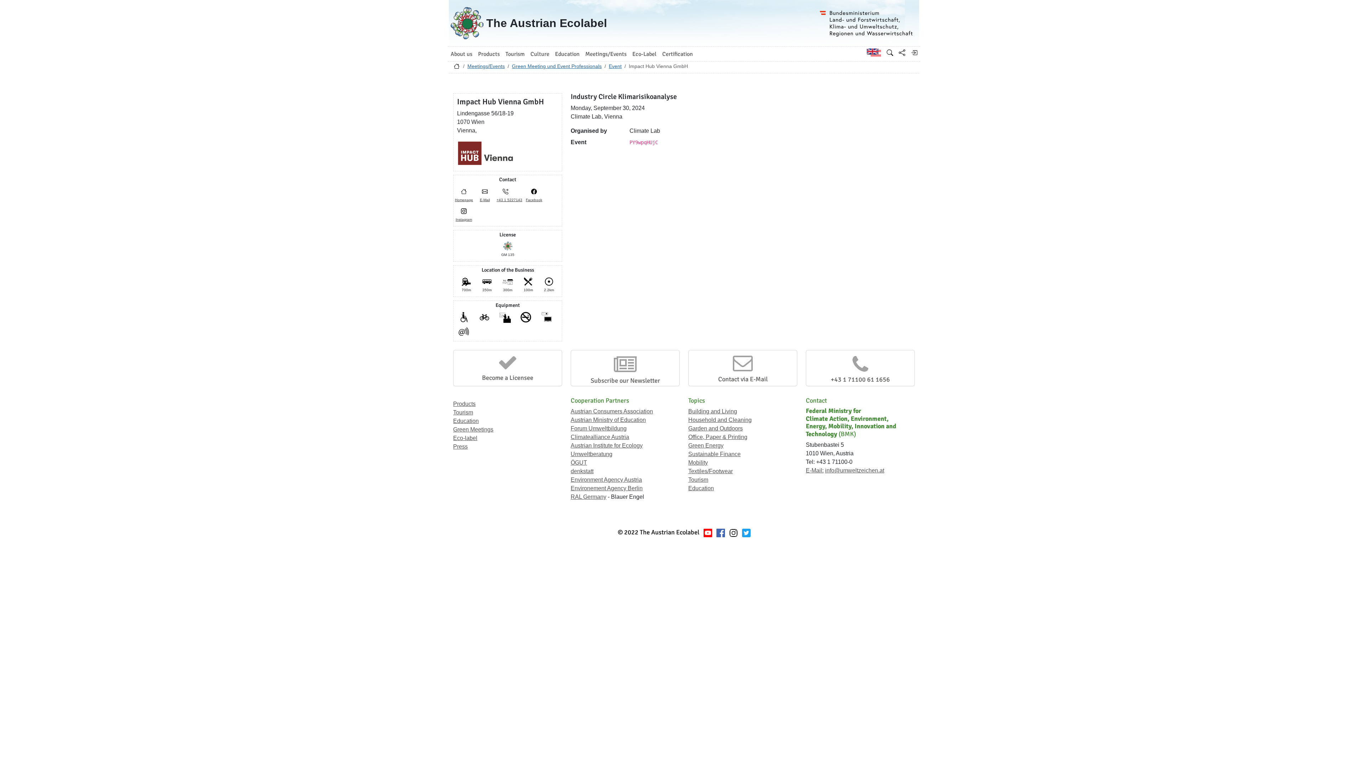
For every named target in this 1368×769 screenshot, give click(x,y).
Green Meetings (473, 430)
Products (464, 404)
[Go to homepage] (456, 68)
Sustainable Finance (714, 454)
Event (615, 66)
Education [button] (567, 54)
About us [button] (461, 54)
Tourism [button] (515, 54)
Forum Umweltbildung (599, 428)
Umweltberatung (591, 454)
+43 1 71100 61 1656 (860, 379)
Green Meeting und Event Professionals (557, 66)
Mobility (698, 463)
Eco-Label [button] (644, 54)
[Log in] (914, 52)
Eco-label (465, 438)
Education (466, 421)
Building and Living (712, 411)
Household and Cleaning (720, 420)
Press (460, 447)
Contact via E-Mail (743, 379)
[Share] (902, 52)
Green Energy (706, 446)
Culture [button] (539, 54)
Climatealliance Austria (600, 437)
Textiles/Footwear (710, 471)
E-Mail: (815, 470)
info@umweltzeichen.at (854, 470)
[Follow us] (733, 532)
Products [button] (489, 54)
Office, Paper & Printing (717, 437)
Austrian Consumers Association (612, 411)
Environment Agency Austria (606, 480)
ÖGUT (579, 463)
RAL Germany (588, 497)
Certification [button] (677, 54)
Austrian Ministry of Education (608, 420)
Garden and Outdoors (715, 428)
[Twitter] (746, 532)
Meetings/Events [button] (606, 54)
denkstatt (582, 471)
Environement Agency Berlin (607, 488)
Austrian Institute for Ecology (607, 446)
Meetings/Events (486, 66)
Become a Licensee (507, 378)
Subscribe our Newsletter (625, 380)
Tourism (463, 412)
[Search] (890, 52)
